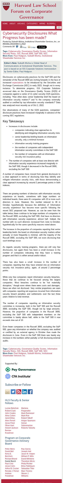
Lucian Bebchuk (12, 408)
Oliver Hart (9, 425)
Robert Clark (10, 411)
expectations (18, 82)
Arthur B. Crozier (12, 468)
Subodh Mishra (34, 56)
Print (24, 47)
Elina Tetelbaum (28, 466)
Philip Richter (26, 464)
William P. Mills (27, 456)
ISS (18, 53)
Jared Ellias (10, 418)
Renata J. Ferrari (12, 471)
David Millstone (27, 459)
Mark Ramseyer (27, 413)
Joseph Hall (26, 451)
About (12, 24)
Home (5, 24)
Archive (21, 24)
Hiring (42, 24)
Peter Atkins (10, 449)
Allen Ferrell (10, 421)
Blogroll (51, 24)
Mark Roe (25, 416)
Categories (32, 24)
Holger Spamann (28, 421)
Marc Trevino (26, 471)
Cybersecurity (14, 51)
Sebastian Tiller (27, 468)
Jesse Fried (10, 423)
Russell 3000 (27, 53)
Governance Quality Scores (34, 51)
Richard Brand (11, 459)
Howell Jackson (11, 428)
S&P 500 (38, 53)
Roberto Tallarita (28, 428)
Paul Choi (9, 464)
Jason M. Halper (28, 454)
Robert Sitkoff (26, 418)
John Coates (10, 413)
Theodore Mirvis (28, 461)
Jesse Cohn (10, 466)
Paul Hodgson (20, 56)
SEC (45, 53)
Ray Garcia (26, 449)
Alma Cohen (10, 416)
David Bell (9, 451)
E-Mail (32, 47)
